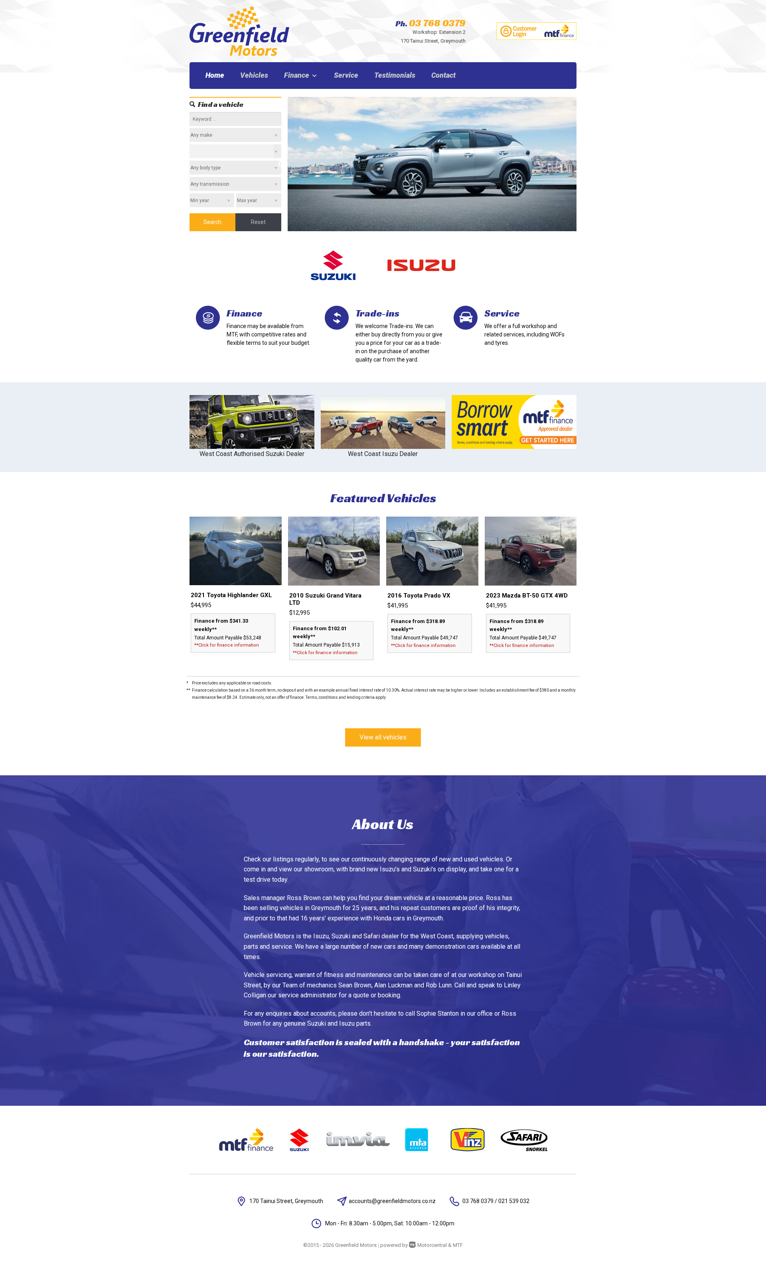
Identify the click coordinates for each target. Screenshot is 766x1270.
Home (214, 75)
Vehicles (254, 75)
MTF (458, 1245)
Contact (443, 75)
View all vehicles (383, 737)
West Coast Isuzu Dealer (383, 454)
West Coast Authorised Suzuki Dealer (251, 454)
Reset (258, 222)
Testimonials (394, 75)
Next (582, 164)
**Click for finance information (226, 645)
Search (212, 222)
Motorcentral (432, 1245)
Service (346, 75)
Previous (282, 164)
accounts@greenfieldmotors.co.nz (392, 1201)
